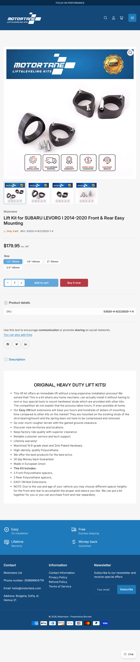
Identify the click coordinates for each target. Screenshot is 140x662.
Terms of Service (60, 586)
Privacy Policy (58, 577)
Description (17, 359)
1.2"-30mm (13, 261)
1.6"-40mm (33, 261)
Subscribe (126, 589)
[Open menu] (132, 18)
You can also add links (18, 334)
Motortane (10, 211)
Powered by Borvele (81, 616)
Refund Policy (58, 582)
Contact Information (62, 572)
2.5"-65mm (13, 267)
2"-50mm (52, 261)
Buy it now (74, 282)
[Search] (106, 18)
